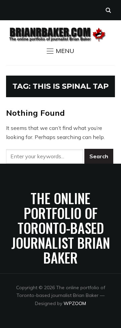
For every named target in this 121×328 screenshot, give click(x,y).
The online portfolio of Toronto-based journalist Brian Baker (60, 228)
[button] (60, 51)
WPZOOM (75, 303)
